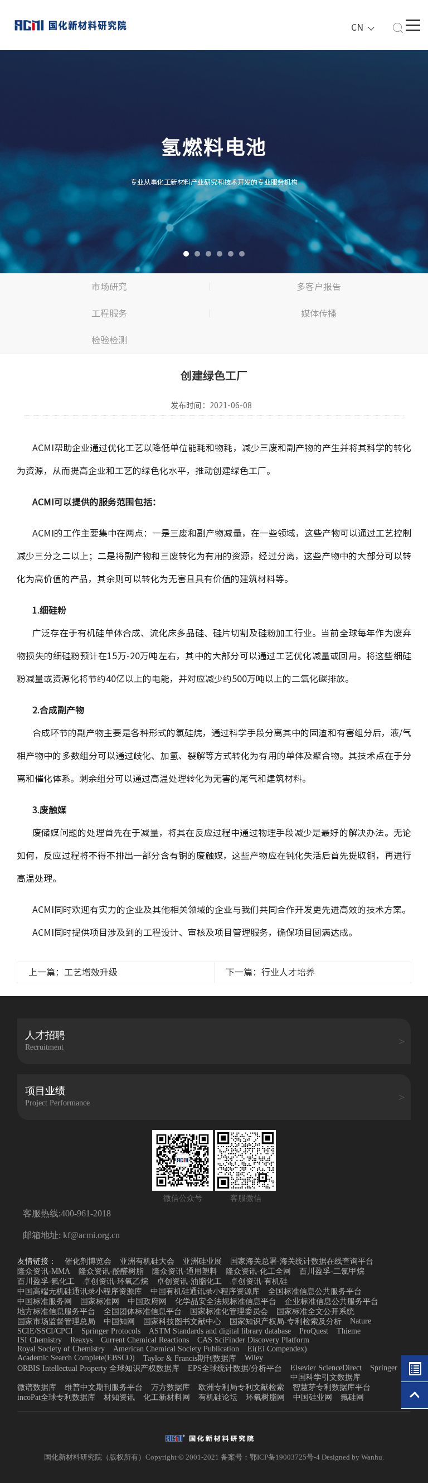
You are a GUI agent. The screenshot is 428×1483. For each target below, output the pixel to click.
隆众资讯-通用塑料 (184, 1271)
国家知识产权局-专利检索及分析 (286, 1321)
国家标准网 (99, 1301)
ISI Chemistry (39, 1340)
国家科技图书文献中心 (182, 1321)
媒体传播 (319, 313)
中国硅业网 (312, 1397)
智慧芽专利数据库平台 (332, 1387)
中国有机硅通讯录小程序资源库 (205, 1291)
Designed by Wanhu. (353, 1457)
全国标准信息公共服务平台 (315, 1291)
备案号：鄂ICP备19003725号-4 (271, 1457)
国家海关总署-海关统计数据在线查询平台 (301, 1261)
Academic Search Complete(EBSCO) (76, 1358)
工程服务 (109, 313)
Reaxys (81, 1340)
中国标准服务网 (44, 1301)
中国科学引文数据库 (325, 1377)
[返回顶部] (414, 1395)
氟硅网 (352, 1397)
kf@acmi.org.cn (90, 1235)
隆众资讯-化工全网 (258, 1271)
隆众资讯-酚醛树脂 (111, 1271)
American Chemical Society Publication (176, 1349)
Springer (383, 1368)
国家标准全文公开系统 (315, 1311)
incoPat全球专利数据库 (56, 1397)
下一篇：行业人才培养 (270, 972)
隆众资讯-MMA (43, 1271)
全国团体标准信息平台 (143, 1311)
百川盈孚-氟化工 (46, 1281)
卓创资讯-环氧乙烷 (115, 1281)
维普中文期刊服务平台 (104, 1387)
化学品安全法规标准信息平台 (225, 1301)
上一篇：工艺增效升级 (73, 972)
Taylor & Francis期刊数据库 (189, 1358)
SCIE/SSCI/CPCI (45, 1331)
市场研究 (109, 286)
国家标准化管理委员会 (229, 1311)
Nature (360, 1321)
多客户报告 (318, 286)
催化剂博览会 (88, 1261)
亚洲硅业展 (202, 1261)
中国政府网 (147, 1301)
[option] (214, 161)
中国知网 (119, 1321)
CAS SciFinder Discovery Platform (253, 1340)
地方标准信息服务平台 (56, 1311)
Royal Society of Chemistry (61, 1349)
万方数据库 (170, 1387)
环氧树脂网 (265, 1397)
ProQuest (313, 1331)
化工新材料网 (166, 1397)
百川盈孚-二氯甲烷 (331, 1271)
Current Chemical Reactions (145, 1340)
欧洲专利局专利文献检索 (241, 1387)
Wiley (254, 1358)
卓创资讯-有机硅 (259, 1281)
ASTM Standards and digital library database (220, 1331)
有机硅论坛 (217, 1397)
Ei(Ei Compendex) (277, 1349)
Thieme (349, 1331)
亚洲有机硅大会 (147, 1261)
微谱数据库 (36, 1387)
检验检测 (109, 340)
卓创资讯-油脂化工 (189, 1281)
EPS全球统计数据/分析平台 (235, 1368)
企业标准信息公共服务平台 (331, 1301)
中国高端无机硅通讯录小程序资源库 (79, 1291)
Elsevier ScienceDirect (326, 1368)
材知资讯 (119, 1397)
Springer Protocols (110, 1331)
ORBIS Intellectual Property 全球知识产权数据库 (98, 1368)
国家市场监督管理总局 (56, 1321)
